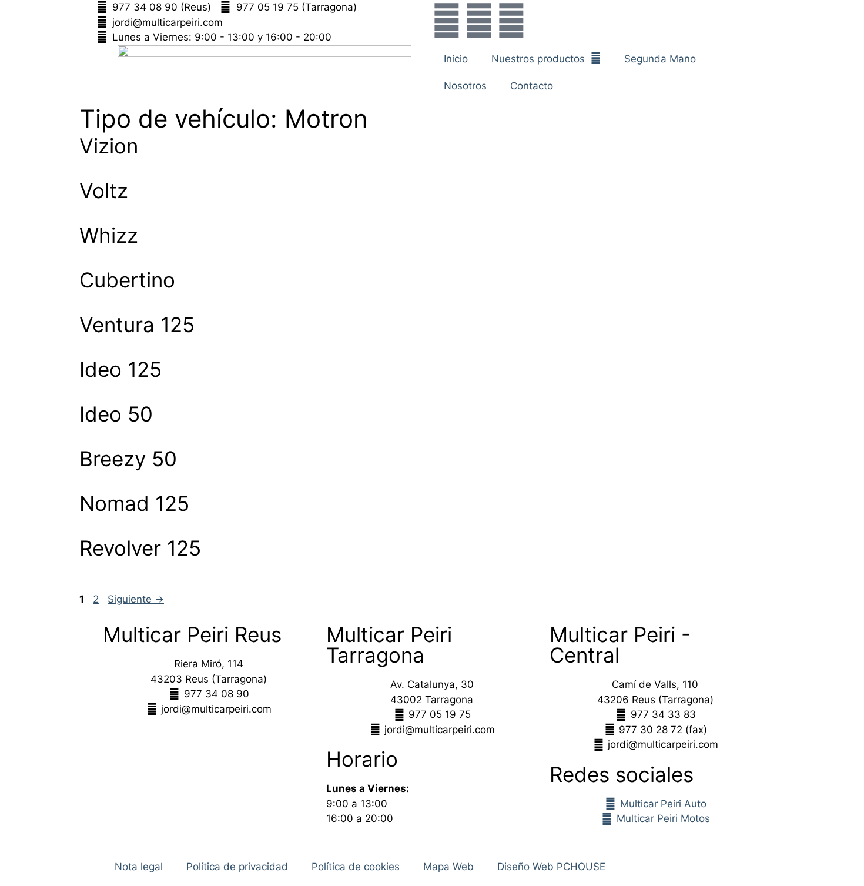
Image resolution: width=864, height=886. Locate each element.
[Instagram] (479, 20)
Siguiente (136, 599)
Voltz (103, 190)
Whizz (108, 235)
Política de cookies (356, 866)
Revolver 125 (140, 548)
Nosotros (465, 86)
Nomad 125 (134, 503)
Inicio (456, 59)
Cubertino (127, 280)
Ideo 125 (120, 369)
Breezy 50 (128, 458)
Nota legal (139, 866)
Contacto (531, 86)
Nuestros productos (538, 59)
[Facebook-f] (446, 20)
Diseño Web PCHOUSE (551, 866)
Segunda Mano (660, 59)
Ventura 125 (137, 324)
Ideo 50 (116, 414)
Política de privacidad (237, 866)
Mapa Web (448, 866)
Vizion (108, 145)
